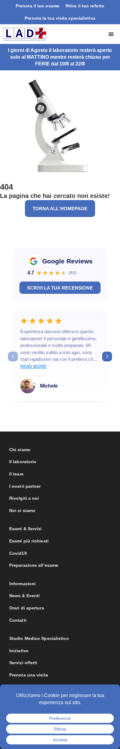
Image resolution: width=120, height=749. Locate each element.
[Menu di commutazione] (111, 34)
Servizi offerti (23, 662)
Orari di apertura (26, 607)
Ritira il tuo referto (85, 5)
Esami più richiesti (29, 540)
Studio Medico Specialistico (39, 638)
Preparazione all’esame (33, 565)
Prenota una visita (28, 674)
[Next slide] (107, 356)
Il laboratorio (22, 461)
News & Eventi (24, 595)
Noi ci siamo (22, 510)
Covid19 (18, 553)
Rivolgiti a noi (24, 498)
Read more (33, 366)
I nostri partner (25, 486)
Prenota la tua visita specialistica (60, 18)
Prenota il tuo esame (37, 5)
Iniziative (18, 650)
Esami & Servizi (25, 528)
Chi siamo (19, 449)
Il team (16, 473)
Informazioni (22, 583)
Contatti (17, 620)
